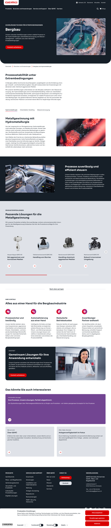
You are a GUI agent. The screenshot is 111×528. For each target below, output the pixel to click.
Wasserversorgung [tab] (43, 110)
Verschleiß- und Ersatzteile (10, 487)
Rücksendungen (31, 497)
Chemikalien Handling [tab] (27, 110)
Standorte (50, 486)
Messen (49, 483)
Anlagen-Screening (32, 491)
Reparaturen (30, 494)
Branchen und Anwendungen (22, 66)
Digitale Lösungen (11, 496)
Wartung (29, 488)
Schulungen (30, 480)
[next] (106, 252)
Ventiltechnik (9, 477)
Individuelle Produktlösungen (11, 492)
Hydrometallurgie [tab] (11, 110)
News (48, 480)
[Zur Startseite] (11, 2)
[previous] (5, 252)
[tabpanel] (55, 198)
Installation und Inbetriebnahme (31, 484)
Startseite (8, 66)
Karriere (49, 489)
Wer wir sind (51, 477)
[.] (10, 419)
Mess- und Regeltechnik (13, 480)
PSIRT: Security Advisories (31, 501)
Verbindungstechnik (12, 483)
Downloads (30, 477)
